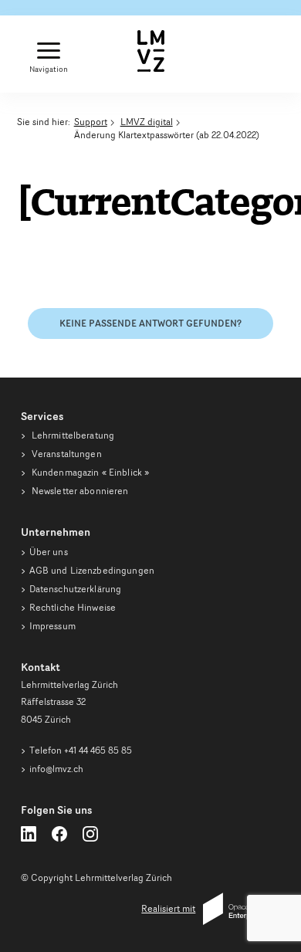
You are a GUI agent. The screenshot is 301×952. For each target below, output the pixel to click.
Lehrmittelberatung (71, 435)
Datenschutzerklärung (75, 588)
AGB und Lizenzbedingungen (91, 570)
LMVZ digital (146, 121)
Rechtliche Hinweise (72, 607)
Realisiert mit (168, 908)
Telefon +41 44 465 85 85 (80, 750)
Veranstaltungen (65, 453)
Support (90, 121)
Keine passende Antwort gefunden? (150, 323)
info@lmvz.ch (56, 768)
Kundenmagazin (89, 472)
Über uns (48, 551)
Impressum (52, 625)
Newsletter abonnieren (79, 490)
